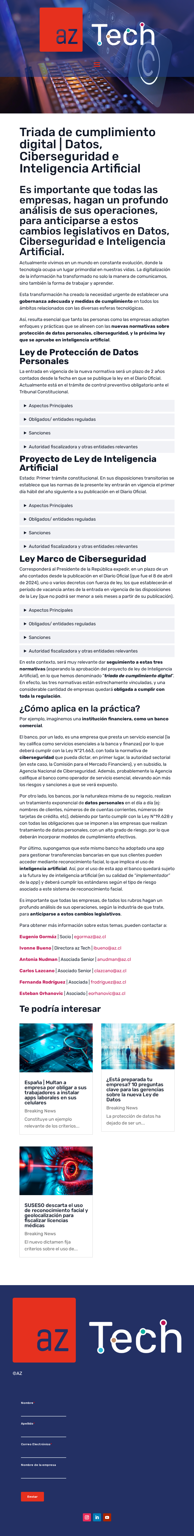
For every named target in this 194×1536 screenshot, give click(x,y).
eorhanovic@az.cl (106, 993)
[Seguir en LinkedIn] (97, 1517)
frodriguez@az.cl (108, 982)
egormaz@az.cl (90, 936)
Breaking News (40, 1111)
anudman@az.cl (114, 959)
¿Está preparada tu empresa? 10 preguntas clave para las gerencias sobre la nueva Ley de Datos (135, 1089)
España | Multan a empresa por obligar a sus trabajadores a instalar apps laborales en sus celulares (56, 1092)
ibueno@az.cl (107, 948)
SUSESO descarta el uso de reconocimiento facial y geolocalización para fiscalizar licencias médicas (56, 1215)
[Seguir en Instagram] (87, 1517)
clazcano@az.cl (110, 970)
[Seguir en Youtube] (107, 1517)
